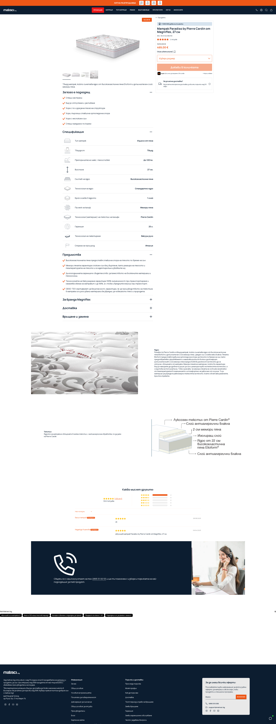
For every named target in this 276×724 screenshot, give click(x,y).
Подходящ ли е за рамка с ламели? (118, 615)
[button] (98, 10)
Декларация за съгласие (81, 702)
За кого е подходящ (76, 92)
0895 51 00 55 (99, 578)
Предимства (72, 255)
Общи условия (77, 688)
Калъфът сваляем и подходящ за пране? (67, 615)
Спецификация (73, 132)
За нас (73, 684)
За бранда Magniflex (76, 299)
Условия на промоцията (81, 693)
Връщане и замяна (76, 316)
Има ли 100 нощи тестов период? (36, 615)
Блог (73, 715)
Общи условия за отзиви (81, 706)
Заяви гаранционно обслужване (138, 715)
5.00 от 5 (118, 498)
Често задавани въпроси (136, 720)
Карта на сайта (77, 720)
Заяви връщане (131, 706)
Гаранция (129, 711)
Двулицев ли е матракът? (10, 615)
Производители (78, 711)
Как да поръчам (131, 693)
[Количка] (271, 10)
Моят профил (131, 688)
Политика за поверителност (83, 697)
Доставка (70, 308)
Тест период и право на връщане (139, 702)
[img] (120, 518)
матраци (61, 680)
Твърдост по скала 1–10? (94, 615)
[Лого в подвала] (11, 673)
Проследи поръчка (133, 684)
